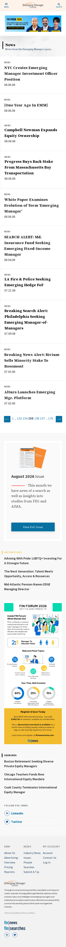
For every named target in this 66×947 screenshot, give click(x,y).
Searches (29, 867)
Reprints (9, 872)
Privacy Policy (29, 913)
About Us (9, 853)
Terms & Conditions (12, 913)
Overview (9, 862)
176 (50, 418)
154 (25, 418)
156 (36, 418)
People (28, 862)
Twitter (16, 822)
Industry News (32, 853)
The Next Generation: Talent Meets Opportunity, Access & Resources (28, 573)
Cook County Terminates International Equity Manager (30, 789)
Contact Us (49, 857)
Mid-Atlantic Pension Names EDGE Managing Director (27, 586)
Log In (47, 862)
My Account (51, 846)
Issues (27, 857)
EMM (7, 846)
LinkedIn (17, 813)
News (7, 62)
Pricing (8, 867)
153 (19, 418)
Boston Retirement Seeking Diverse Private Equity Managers (29, 763)
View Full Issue (33, 527)
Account (48, 853)
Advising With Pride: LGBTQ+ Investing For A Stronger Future (33, 560)
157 (42, 418)
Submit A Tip (31, 872)
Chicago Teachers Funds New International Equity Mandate (24, 776)
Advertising (11, 857)
